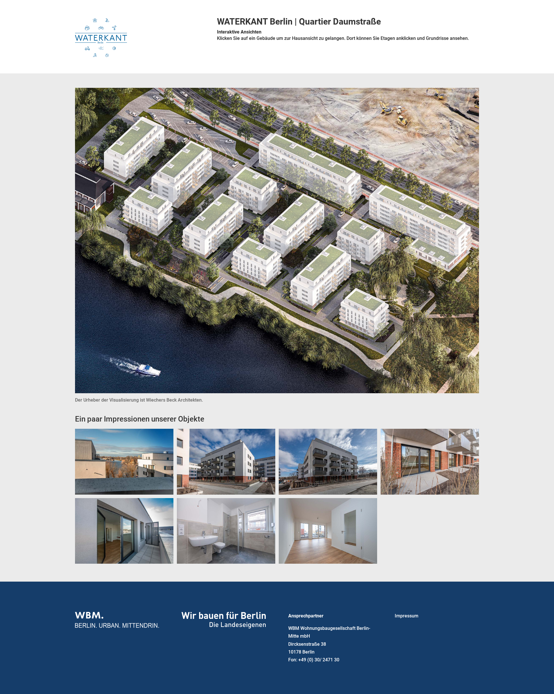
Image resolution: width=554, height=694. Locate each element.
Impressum (406, 616)
